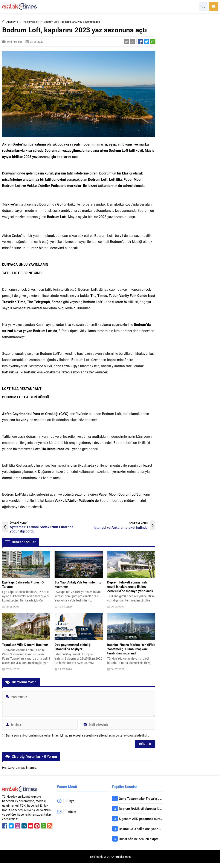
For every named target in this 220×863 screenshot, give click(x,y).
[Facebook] (4, 825)
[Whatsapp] (43, 825)
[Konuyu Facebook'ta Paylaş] (140, 41)
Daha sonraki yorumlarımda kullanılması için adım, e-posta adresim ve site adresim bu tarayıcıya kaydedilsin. (77, 735)
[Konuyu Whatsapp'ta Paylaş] (152, 41)
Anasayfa (12, 22)
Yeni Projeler (30, 22)
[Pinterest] (37, 825)
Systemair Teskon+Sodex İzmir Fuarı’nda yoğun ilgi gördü (41, 529)
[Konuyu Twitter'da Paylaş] (146, 41)
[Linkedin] (24, 825)
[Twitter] (11, 825)
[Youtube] (30, 825)
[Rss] (49, 825)
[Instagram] (17, 825)
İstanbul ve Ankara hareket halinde (121, 527)
